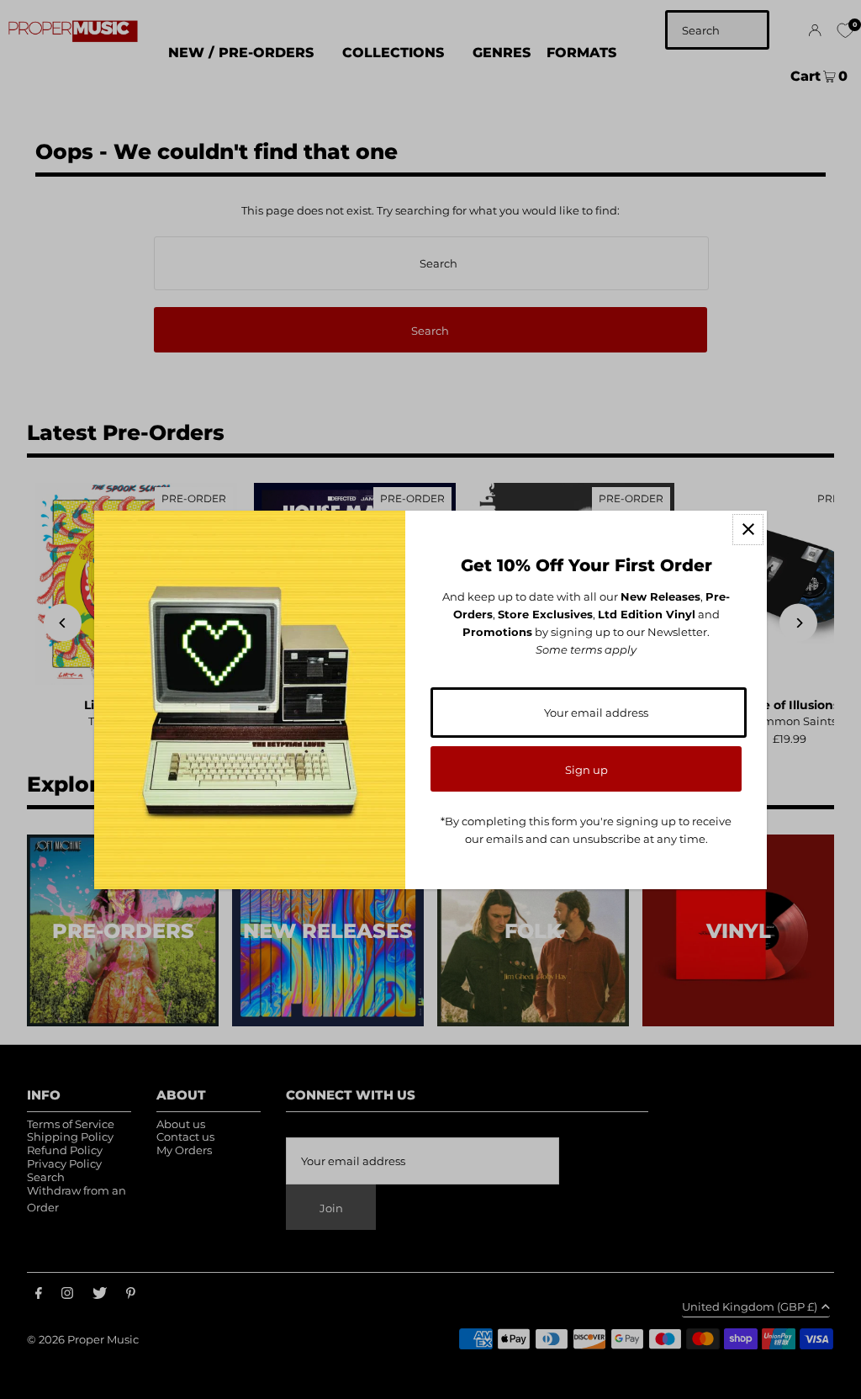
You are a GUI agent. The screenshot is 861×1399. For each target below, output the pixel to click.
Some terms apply (586, 649)
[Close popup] (748, 529)
